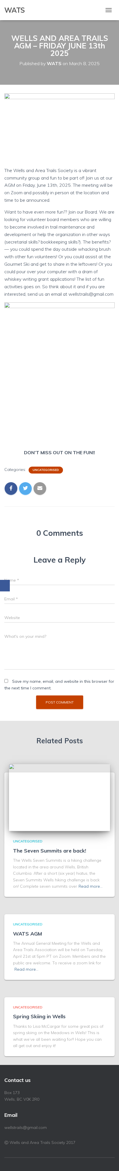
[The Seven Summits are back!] (59, 797)
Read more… (91, 886)
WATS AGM (27, 933)
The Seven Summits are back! (49, 850)
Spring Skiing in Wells (39, 1016)
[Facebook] (5, 585)
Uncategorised (46, 470)
